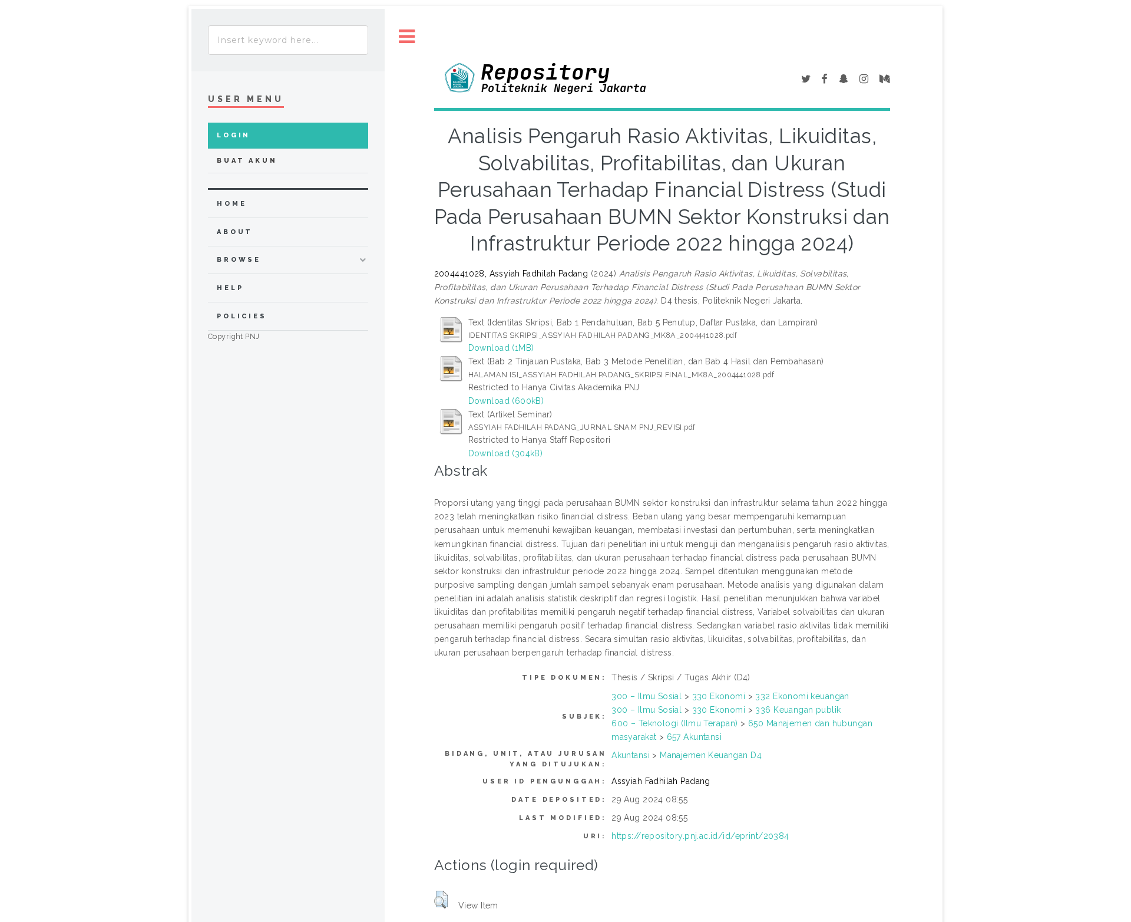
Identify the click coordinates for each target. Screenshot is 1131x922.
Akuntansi (630, 755)
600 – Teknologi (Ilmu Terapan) (674, 723)
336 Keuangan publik (798, 709)
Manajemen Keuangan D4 (711, 755)
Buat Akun (247, 160)
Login (233, 135)
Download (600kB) (506, 401)
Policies (242, 316)
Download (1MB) (501, 348)
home (231, 204)
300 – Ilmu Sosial (646, 696)
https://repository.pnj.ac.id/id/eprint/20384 (700, 836)
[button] (441, 899)
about (235, 232)
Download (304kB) (505, 453)
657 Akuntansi (694, 737)
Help (230, 288)
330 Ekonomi (719, 696)
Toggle (407, 37)
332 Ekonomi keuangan (802, 696)
